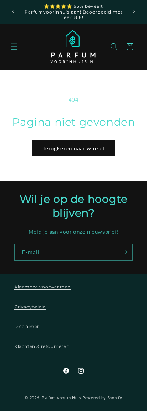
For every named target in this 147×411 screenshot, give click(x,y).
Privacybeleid (30, 306)
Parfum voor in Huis (61, 397)
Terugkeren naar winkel (73, 148)
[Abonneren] (124, 252)
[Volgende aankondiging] (134, 12)
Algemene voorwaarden (42, 286)
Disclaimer (26, 326)
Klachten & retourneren (41, 346)
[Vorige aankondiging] (13, 12)
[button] (14, 47)
